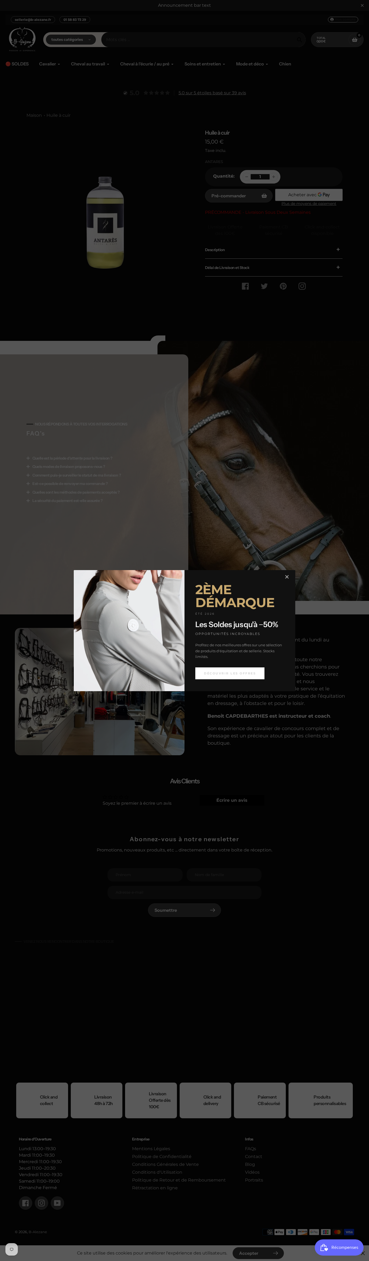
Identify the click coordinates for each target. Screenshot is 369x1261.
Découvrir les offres (230, 673)
